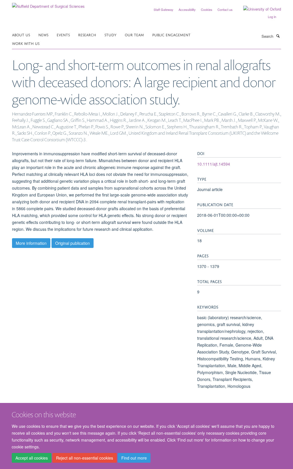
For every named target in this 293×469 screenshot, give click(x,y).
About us (21, 34)
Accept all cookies (31, 458)
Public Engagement (171, 34)
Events (63, 34)
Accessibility (187, 9)
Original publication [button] (72, 243)
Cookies (206, 9)
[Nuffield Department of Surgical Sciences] (48, 4)
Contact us (225, 9)
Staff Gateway (163, 9)
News (43, 34)
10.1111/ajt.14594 (213, 164)
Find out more (134, 458)
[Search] (278, 36)
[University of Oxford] (258, 9)
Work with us (25, 43)
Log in (272, 16)
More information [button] (31, 243)
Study (110, 34)
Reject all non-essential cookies (84, 458)
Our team (134, 34)
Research (87, 34)
